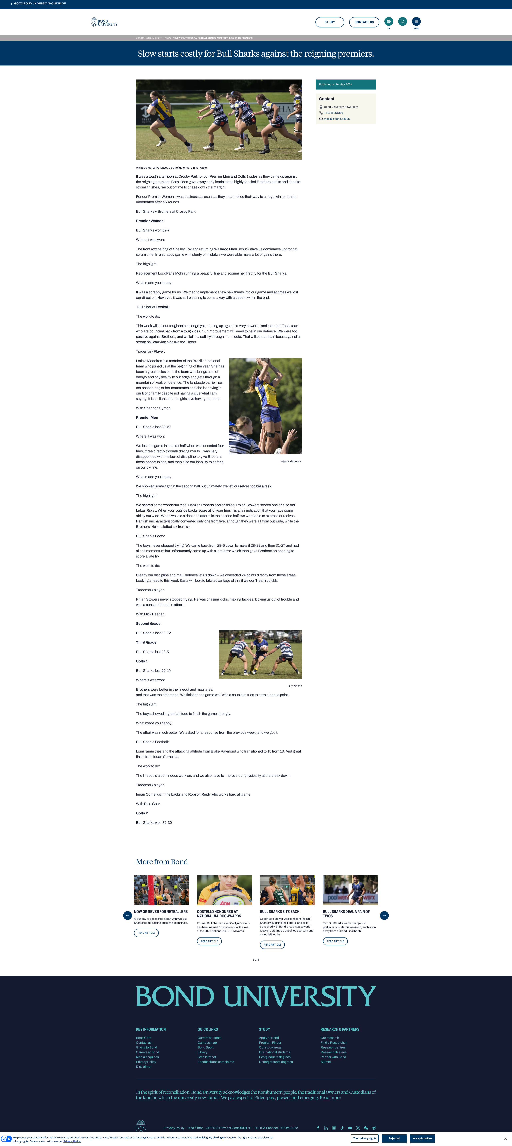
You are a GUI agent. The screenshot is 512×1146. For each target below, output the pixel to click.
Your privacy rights (364, 1138)
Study (330, 22)
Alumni (326, 1061)
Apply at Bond (269, 1037)
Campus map (207, 1042)
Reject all (394, 1138)
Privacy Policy (146, 1061)
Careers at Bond (147, 1052)
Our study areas (270, 1047)
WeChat (366, 1128)
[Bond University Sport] (104, 22)
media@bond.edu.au (337, 118)
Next (384, 915)
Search (402, 21)
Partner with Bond (333, 1057)
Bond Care (143, 1037)
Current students (209, 1037)
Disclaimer (143, 1066)
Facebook (318, 1128)
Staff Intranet (207, 1057)
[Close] (505, 1138)
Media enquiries (147, 1057)
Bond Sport (206, 1047)
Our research (330, 1037)
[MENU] (416, 21)
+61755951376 (333, 112)
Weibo (374, 1128)
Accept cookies (422, 1138)
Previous (127, 915)
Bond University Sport (149, 38)
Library (202, 1052)
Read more (330, 1097)
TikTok (342, 1128)
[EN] (388, 21)
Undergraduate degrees (276, 1061)
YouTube (350, 1128)
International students (274, 1052)
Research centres (333, 1047)
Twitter (358, 1128)
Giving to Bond (146, 1047)
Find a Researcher (334, 1042)
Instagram (334, 1128)
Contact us (364, 22)
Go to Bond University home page (40, 3)
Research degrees (334, 1052)
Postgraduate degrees (275, 1057)
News (168, 38)
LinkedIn (326, 1128)
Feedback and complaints (216, 1061)
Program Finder (270, 1042)
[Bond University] (141, 1127)
